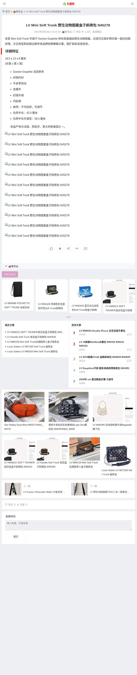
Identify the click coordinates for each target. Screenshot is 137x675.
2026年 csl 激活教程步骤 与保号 (96, 379)
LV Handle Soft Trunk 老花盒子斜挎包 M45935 (31, 337)
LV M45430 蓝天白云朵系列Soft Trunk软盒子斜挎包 (85, 309)
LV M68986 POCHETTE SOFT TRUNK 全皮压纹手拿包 (17, 307)
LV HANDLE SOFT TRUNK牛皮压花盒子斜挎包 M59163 (118, 310)
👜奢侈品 (18, 11)
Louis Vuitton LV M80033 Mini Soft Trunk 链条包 (32, 351)
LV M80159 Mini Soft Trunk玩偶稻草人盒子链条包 (33, 341)
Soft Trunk (23, 38)
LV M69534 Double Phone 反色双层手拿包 (102, 330)
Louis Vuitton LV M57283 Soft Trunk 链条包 (30, 346)
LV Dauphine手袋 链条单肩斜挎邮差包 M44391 (104, 368)
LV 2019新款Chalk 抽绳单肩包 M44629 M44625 (104, 357)
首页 (7, 11)
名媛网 (70, 3)
